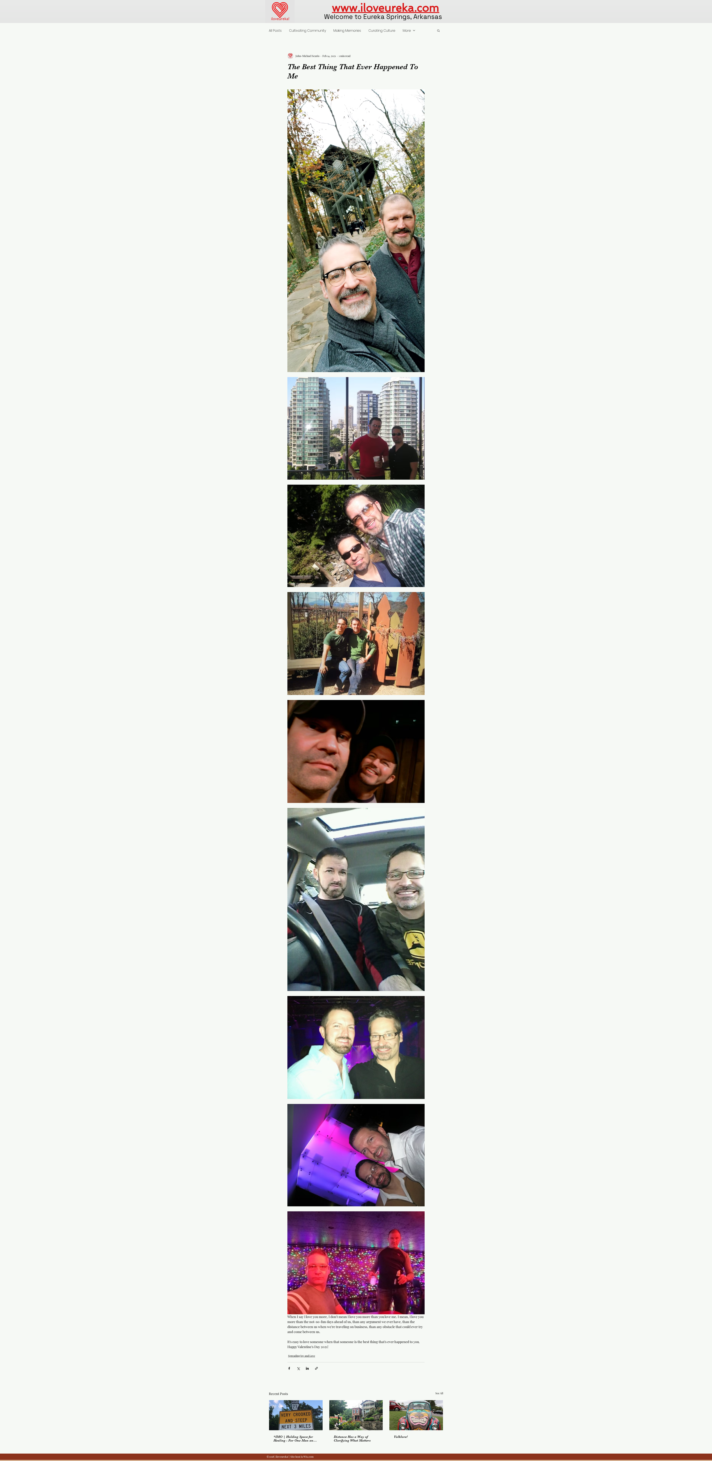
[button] (438, 30)
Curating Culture (381, 30)
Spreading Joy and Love (301, 1356)
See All (439, 1393)
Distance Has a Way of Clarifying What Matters (352, 1438)
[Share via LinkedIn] (307, 1368)
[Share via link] (316, 1368)
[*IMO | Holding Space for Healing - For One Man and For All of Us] (296, 1415)
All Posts (275, 30)
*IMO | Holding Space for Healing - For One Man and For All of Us (294, 1438)
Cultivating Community (307, 30)
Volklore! (401, 1437)
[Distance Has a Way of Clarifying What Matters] (356, 1415)
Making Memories (347, 30)
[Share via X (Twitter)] (298, 1368)
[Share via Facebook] (289, 1368)
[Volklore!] (416, 1415)
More (407, 30)
